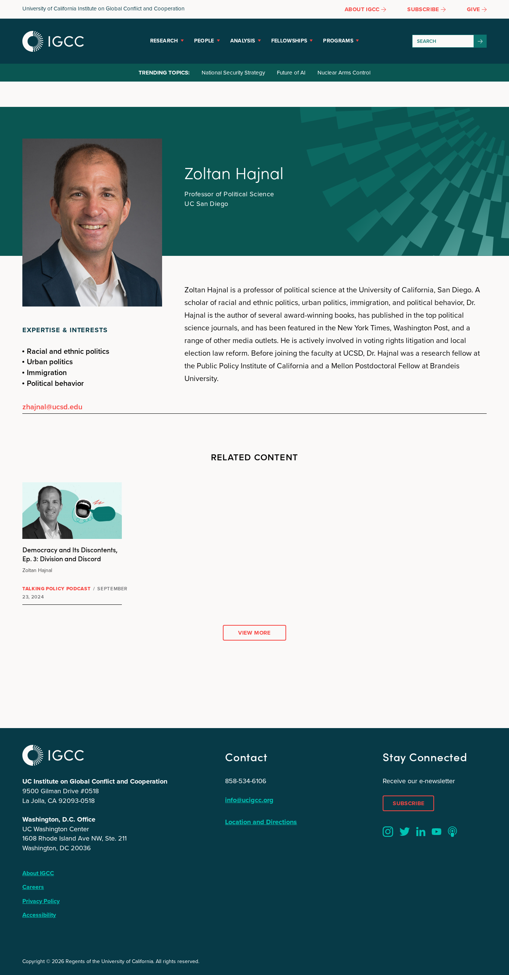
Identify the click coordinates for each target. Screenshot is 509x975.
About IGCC (38, 873)
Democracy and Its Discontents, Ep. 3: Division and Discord (70, 554)
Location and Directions (261, 822)
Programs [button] (338, 40)
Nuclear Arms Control (343, 73)
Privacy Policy (41, 901)
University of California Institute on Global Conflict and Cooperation (103, 8)
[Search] (480, 41)
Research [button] (164, 40)
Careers (33, 887)
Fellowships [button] (289, 40)
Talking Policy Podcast (56, 588)
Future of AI (291, 73)
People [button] (204, 40)
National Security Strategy (233, 73)
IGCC (53, 41)
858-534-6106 (245, 781)
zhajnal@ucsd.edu (52, 406)
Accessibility (39, 915)
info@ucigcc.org (249, 800)
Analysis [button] (242, 40)
